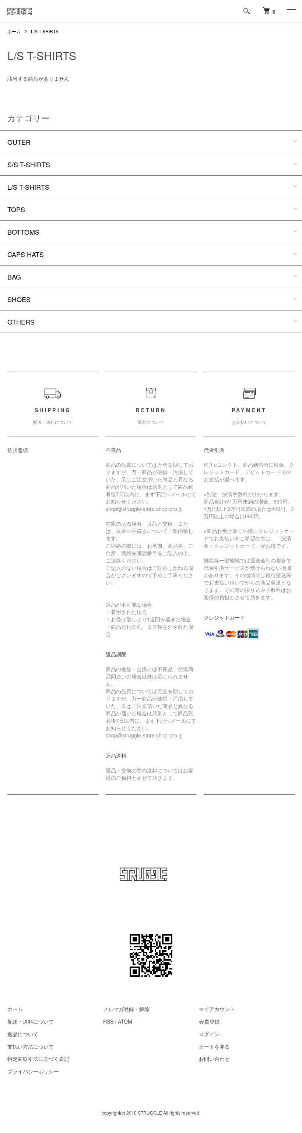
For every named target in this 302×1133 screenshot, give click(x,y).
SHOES (19, 299)
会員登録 (209, 1021)
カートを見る (214, 1046)
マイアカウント (217, 1009)
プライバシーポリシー (33, 1071)
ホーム (14, 31)
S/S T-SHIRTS (28, 164)
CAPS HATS (25, 254)
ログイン (209, 1034)
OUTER (19, 142)
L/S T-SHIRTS (45, 31)
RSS (108, 1021)
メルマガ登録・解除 (126, 1009)
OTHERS (21, 321)
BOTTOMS (23, 231)
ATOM (125, 1021)
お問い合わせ (214, 1058)
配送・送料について (30, 1021)
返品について (22, 1034)
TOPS (16, 209)
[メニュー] (291, 11)
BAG (14, 276)
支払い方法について (30, 1046)
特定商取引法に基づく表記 (38, 1058)
